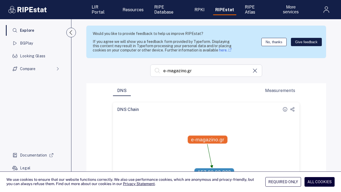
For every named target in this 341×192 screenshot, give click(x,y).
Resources (133, 9)
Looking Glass (33, 56)
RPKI (199, 9)
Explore (27, 30)
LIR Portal (98, 10)
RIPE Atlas (250, 10)
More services (291, 9)
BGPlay (26, 43)
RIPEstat (224, 9)
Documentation (33, 155)
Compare (27, 69)
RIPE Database (163, 10)
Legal (25, 168)
